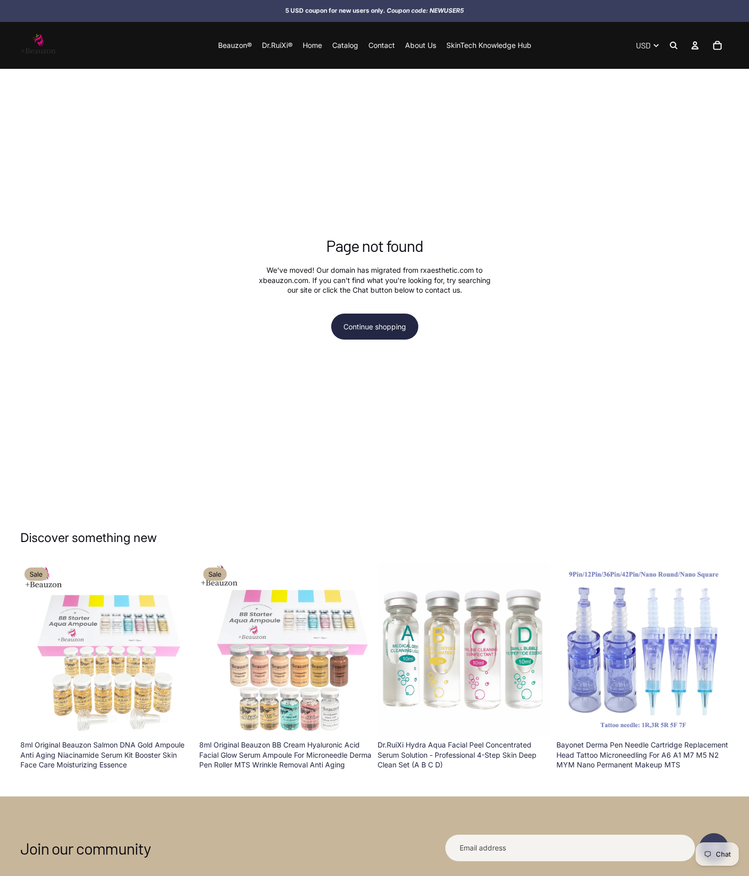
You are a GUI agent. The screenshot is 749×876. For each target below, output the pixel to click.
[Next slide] (178, 649)
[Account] (695, 45)
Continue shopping (374, 326)
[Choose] (177, 720)
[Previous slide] (35, 649)
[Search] (673, 45)
